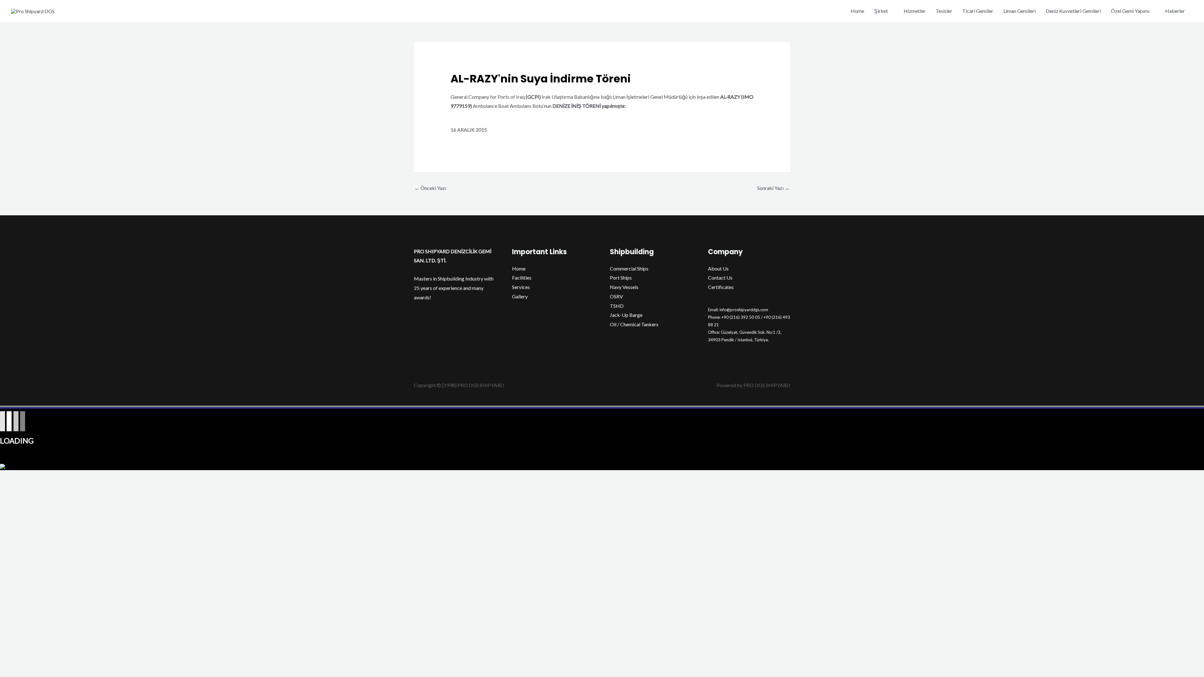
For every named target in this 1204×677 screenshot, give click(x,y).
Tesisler (944, 11)
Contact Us (720, 278)
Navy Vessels (624, 287)
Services (521, 287)
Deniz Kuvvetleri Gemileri (1073, 11)
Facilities (521, 278)
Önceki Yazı (430, 188)
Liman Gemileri (1019, 11)
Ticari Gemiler (977, 11)
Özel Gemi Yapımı (1130, 11)
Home (857, 11)
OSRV (616, 296)
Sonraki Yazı (773, 188)
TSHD (617, 306)
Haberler (1175, 11)
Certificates (721, 287)
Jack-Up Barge (626, 315)
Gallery (520, 296)
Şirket (881, 11)
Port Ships (621, 278)
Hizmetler (915, 11)
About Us (718, 268)
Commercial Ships (629, 268)
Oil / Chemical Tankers (634, 324)
